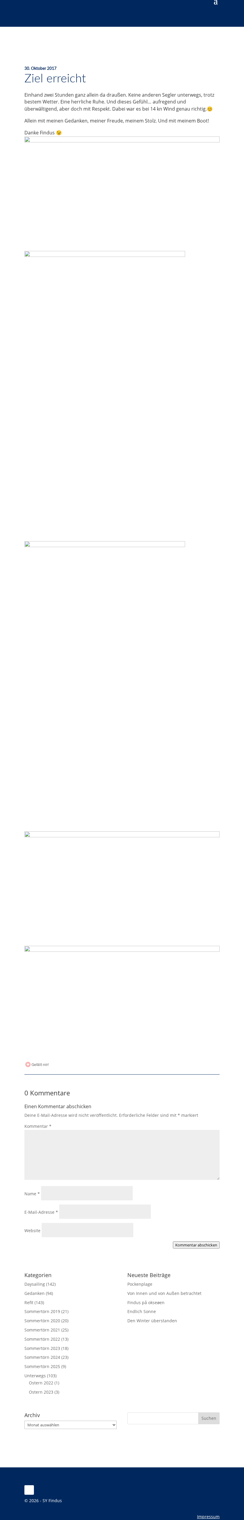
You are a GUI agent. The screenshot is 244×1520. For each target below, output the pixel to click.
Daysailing (34, 1284)
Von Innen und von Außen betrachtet (164, 1293)
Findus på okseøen (146, 1302)
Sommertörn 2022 (42, 1339)
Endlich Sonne (141, 1311)
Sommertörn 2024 (42, 1357)
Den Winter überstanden (152, 1320)
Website (32, 1230)
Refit (28, 1302)
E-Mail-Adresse (41, 1212)
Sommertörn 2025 (42, 1366)
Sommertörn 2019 (42, 1311)
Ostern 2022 (41, 1383)
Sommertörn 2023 (42, 1348)
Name (32, 1193)
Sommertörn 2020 (42, 1320)
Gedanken (34, 1293)
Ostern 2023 (41, 1392)
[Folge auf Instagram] (29, 1490)
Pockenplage (139, 1284)
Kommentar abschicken (196, 1245)
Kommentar (37, 1126)
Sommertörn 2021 (42, 1330)
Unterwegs (35, 1375)
